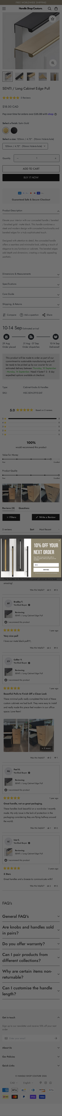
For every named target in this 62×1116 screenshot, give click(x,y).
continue (46, 570)
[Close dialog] (59, 540)
